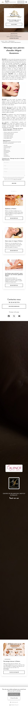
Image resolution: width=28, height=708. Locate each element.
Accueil (2, 41)
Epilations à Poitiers (10, 208)
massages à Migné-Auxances (11, 122)
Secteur (6, 41)
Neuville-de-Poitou (7, 151)
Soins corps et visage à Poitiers (14, 241)
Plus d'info (14, 24)
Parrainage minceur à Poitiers (11, 661)
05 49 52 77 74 (14, 33)
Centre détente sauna (8, 138)
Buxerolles (5, 145)
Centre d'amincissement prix (9, 133)
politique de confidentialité (17, 179)
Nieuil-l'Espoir (6, 152)
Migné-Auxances (11, 41)
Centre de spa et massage (8, 134)
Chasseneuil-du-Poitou (8, 146)
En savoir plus (14, 218)
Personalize (14, 702)
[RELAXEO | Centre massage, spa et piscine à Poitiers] (2, 2)
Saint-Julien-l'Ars (7, 156)
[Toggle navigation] (26, 2)
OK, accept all (14, 694)
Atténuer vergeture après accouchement (11, 132)
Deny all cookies (14, 698)
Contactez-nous (14, 38)
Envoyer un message (14, 306)
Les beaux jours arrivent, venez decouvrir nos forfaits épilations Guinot (14, 275)
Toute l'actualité (14, 672)
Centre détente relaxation (8, 137)
